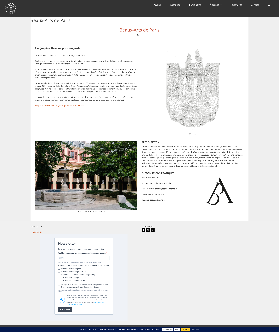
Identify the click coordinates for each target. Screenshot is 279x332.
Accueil (157, 4)
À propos (214, 4)
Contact (255, 4)
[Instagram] (148, 230)
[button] (269, 5)
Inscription (175, 4)
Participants (195, 4)
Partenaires (236, 4)
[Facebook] (143, 230)
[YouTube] (153, 230)
